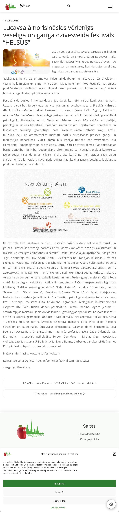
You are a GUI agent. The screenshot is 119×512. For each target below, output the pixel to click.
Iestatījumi (59, 500)
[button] (114, 453)
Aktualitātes (23, 367)
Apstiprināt (59, 483)
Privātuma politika (89, 433)
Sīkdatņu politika (89, 439)
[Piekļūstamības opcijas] (111, 504)
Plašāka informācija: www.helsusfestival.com (31, 353)
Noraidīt (59, 492)
